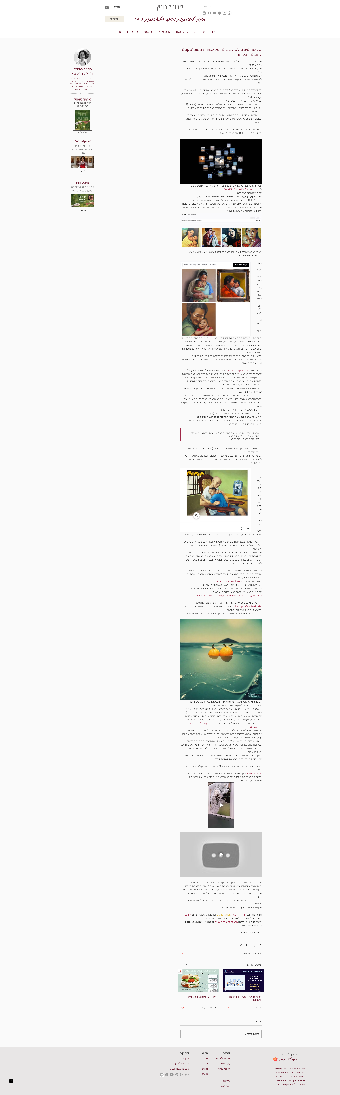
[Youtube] (214, 13)
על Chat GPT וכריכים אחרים (202, 996)
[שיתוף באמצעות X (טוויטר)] (253, 945)
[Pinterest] (219, 13)
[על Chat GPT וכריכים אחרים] (198, 980)
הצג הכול (184, 964)
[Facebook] (209, 13)
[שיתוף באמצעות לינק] (240, 945)
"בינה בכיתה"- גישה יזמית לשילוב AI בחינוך (245, 998)
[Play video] (221, 161)
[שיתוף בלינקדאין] (247, 945)
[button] (107, 7)
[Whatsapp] (230, 13)
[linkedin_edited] (204, 13)
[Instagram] (224, 13)
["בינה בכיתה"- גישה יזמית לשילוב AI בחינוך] (243, 980)
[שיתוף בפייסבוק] (260, 945)
